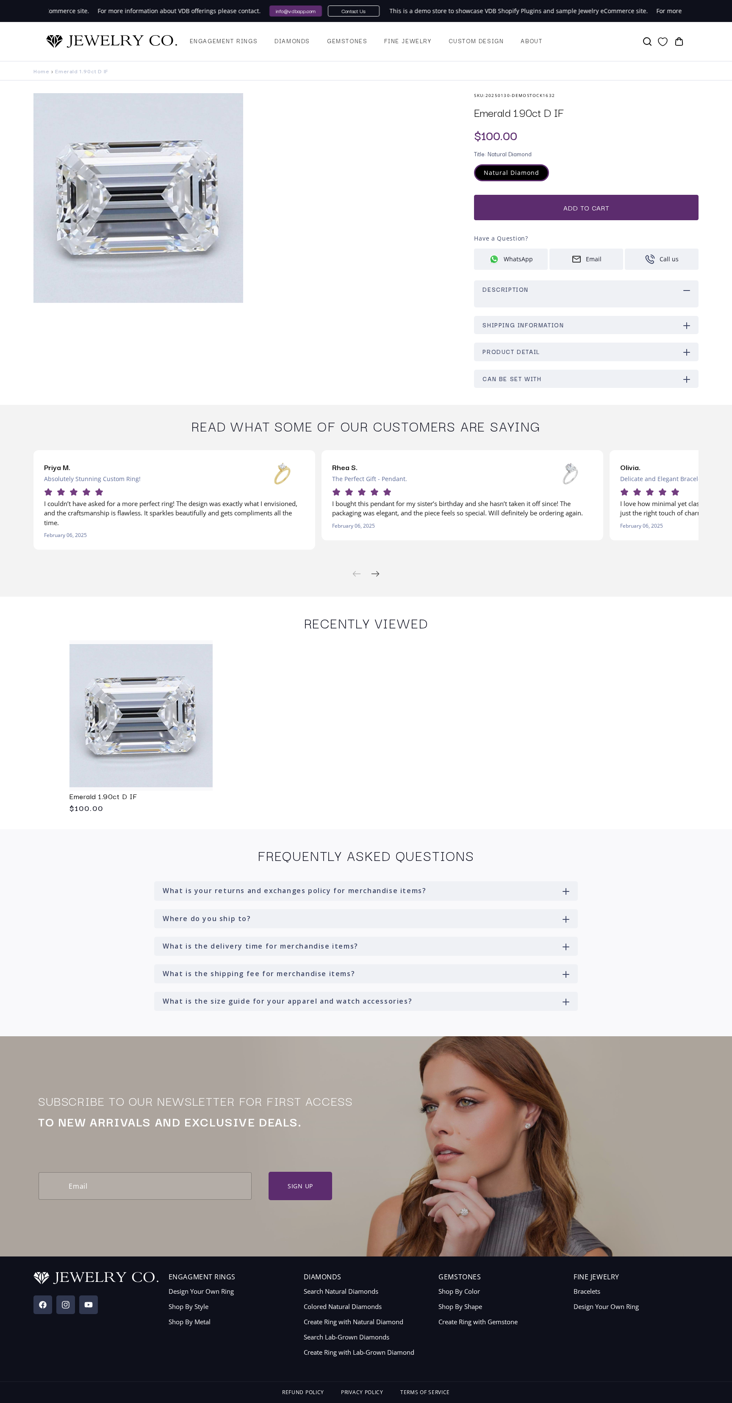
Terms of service (425, 1392)
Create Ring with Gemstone (478, 1321)
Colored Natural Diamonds (343, 1306)
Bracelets (587, 1291)
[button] (224, 41)
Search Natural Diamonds (341, 1291)
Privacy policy (362, 1392)
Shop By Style (188, 1306)
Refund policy (303, 1392)
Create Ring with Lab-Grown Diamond (359, 1352)
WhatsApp (518, 259)
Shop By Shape (460, 1306)
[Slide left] (356, 574)
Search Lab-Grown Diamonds (346, 1337)
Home (41, 71)
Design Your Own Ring (201, 1291)
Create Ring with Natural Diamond (353, 1321)
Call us (669, 259)
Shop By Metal (190, 1321)
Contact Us (338, 11)
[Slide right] (375, 574)
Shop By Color (459, 1291)
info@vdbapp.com (281, 11)
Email (594, 259)
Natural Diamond (516, 174)
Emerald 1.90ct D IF (103, 796)
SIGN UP (300, 1186)
